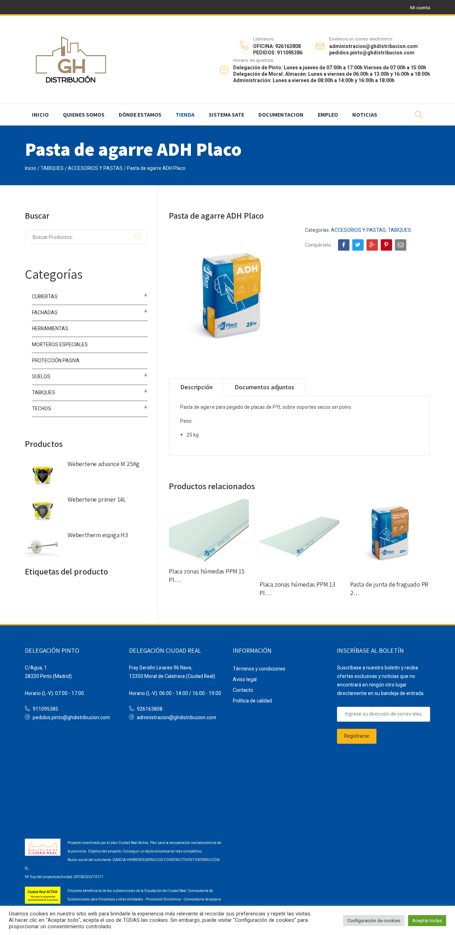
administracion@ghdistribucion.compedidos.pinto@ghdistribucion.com (373, 49)
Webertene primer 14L (97, 499)
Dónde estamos (140, 114)
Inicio (40, 114)
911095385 (45, 709)
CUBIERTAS (45, 296)
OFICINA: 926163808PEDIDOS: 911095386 (278, 49)
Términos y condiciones (259, 669)
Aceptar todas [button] (427, 920)
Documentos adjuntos (264, 387)
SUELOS (41, 376)
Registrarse (356, 736)
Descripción (196, 387)
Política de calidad (252, 701)
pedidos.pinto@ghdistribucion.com (71, 717)
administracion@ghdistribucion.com (176, 717)
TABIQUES (52, 168)
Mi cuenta (420, 7)
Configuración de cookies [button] (373, 920)
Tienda (185, 114)
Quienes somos (84, 114)
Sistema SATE (226, 114)
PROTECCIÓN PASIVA (56, 360)
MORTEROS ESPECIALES (60, 344)
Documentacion (281, 114)
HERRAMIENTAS (50, 328)
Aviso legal (245, 679)
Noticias (364, 114)
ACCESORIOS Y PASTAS (95, 168)
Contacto (243, 690)
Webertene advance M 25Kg (104, 464)
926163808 (149, 709)
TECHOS (41, 408)
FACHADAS (45, 312)
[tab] (196, 387)
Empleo (328, 114)
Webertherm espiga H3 (98, 535)
